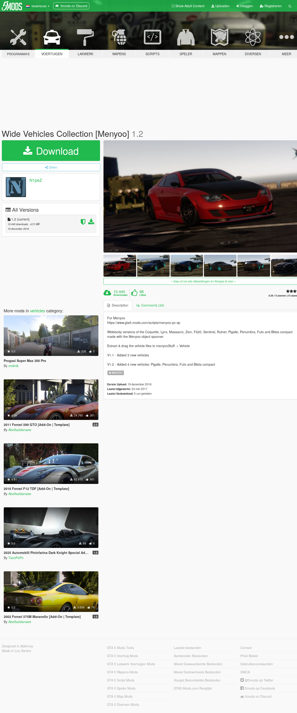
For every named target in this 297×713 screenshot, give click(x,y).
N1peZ (35, 180)
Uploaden (221, 5)
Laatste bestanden (187, 647)
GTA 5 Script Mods (120, 680)
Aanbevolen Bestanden (191, 655)
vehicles (37, 310)
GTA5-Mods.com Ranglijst (193, 688)
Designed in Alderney (17, 646)
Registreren (273, 5)
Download (56, 150)
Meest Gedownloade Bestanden (197, 672)
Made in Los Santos (16, 650)
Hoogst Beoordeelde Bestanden (197, 680)
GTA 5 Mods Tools (120, 647)
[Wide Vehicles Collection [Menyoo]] (119, 265)
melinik (13, 365)
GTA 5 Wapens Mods (122, 672)
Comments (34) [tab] (151, 305)
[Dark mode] (290, 6)
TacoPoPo (15, 557)
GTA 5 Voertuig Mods (122, 655)
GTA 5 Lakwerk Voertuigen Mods (131, 664)
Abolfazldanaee (19, 429)
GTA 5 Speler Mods (121, 688)
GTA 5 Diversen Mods (123, 704)
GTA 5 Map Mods (119, 696)
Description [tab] (119, 305)
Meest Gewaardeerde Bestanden (198, 664)
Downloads (120, 295)
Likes (142, 295)
